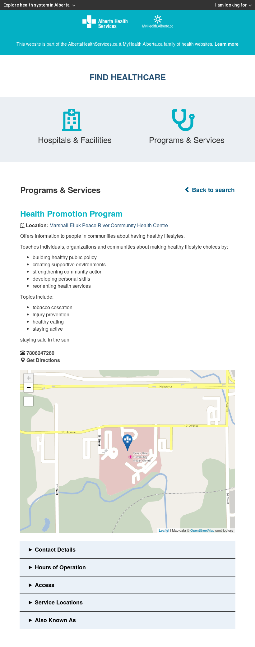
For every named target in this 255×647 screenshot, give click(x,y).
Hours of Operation (60, 567)
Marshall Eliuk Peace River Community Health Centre (108, 225)
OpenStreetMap (202, 530)
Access (44, 585)
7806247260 (40, 352)
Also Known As (55, 620)
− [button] (29, 387)
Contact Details (55, 549)
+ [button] (29, 378)
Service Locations (59, 602)
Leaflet (164, 530)
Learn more (227, 44)
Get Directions (43, 360)
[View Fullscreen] (28, 401)
